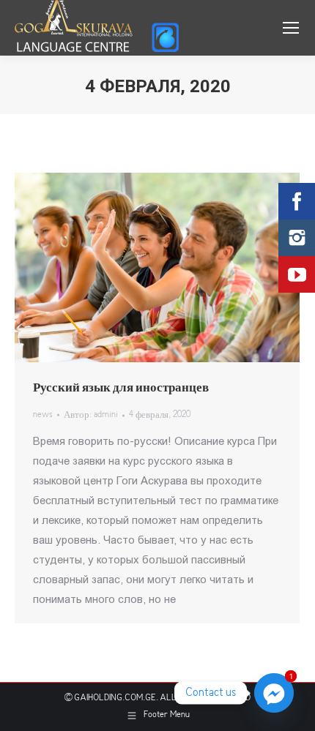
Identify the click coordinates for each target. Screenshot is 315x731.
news (43, 415)
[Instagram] (296, 238)
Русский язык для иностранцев (121, 388)
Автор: (91, 415)
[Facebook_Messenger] (274, 693)
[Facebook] (296, 201)
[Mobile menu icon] (290, 27)
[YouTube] (296, 274)
